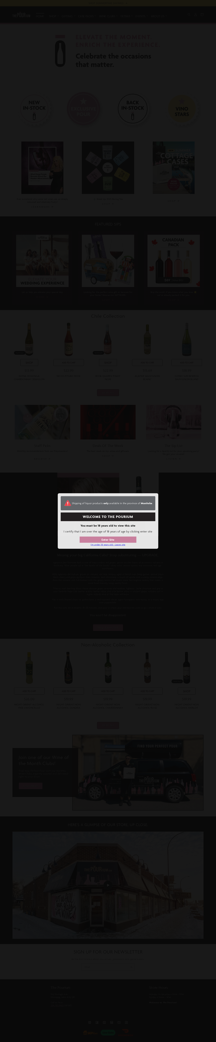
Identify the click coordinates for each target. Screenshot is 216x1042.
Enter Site (108, 539)
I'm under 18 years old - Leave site (108, 544)
